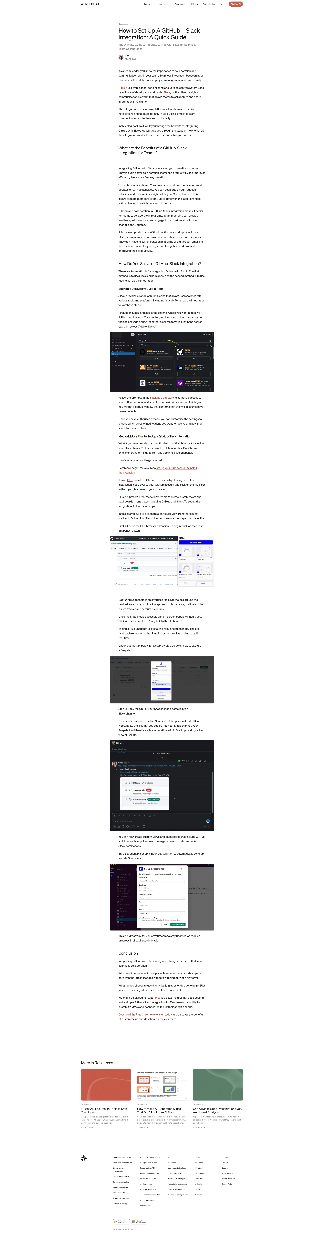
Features (148, 4)
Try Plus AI (236, 4)
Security (225, 1168)
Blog (169, 1157)
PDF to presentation (121, 1176)
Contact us (199, 1178)
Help (222, 4)
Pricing (194, 4)
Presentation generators (177, 1184)
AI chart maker (146, 1184)
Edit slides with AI (120, 1192)
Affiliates (198, 1168)
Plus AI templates (174, 1173)
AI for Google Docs (147, 1200)
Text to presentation (121, 1182)
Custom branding (120, 1203)
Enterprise (199, 1162)
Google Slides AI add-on (149, 1162)
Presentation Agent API (149, 1173)
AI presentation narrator (150, 1194)
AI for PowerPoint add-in (150, 1157)
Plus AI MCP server (148, 1178)
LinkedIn (198, 1184)
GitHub (122, 88)
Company (225, 1157)
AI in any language (120, 1187)
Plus (141, 436)
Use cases (163, 4)
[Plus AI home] (90, 4)
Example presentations (176, 1189)
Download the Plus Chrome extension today (145, 1014)
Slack (167, 92)
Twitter (197, 1189)
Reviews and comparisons (177, 1194)
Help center (199, 1173)
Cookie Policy (227, 1184)
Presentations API (147, 1168)
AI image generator (148, 1189)
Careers (225, 1162)
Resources (180, 4)
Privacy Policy (227, 1173)
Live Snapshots (146, 1205)
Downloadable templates (177, 1178)
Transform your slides (121, 1198)
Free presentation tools (176, 1168)
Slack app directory (162, 397)
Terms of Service (228, 1178)
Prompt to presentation (122, 1162)
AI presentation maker (122, 1157)
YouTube (198, 1194)
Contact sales (209, 4)
